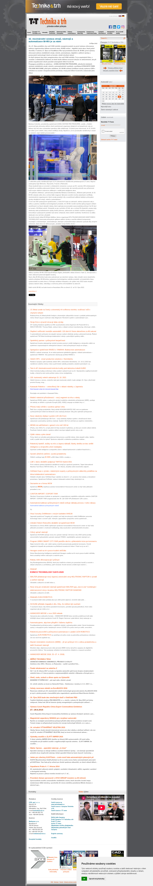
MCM (40, 487)
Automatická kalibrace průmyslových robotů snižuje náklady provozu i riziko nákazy (63, 503)
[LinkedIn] (114, 26)
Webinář (33, 569)
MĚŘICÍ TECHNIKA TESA (40, 659)
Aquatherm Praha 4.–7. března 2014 (44, 766)
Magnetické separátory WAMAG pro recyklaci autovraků (53, 718)
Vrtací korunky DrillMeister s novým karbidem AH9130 (51, 514)
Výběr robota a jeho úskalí (40, 434)
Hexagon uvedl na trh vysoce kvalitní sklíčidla (48, 550)
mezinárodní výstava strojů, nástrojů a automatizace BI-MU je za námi (51, 40)
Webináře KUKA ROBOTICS (41, 597)
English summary (57, 833)
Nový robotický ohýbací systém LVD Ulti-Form (48, 416)
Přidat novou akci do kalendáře (113, 104)
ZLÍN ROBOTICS (44, 635)
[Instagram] (122, 26)
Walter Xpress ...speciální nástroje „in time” (48, 748)
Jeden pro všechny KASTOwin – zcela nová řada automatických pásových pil (62, 757)
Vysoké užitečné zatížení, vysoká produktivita (48, 454)
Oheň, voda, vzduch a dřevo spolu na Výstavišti (49, 677)
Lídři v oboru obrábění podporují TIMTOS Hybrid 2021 (51, 462)
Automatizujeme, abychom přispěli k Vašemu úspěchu (51, 622)
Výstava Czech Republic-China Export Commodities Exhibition (56, 707)
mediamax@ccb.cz (39, 833)
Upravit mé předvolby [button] (96, 879)
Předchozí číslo (119, 64)
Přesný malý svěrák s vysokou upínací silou (47, 407)
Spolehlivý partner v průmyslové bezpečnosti (47, 340)
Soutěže (53, 837)
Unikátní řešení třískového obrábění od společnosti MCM (52, 523)
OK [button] (84, 879)
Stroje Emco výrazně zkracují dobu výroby (46, 322)
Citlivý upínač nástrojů (39, 532)
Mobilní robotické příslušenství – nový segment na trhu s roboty (55, 397)
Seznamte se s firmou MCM (41, 483)
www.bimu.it (32, 291)
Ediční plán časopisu (58, 817)
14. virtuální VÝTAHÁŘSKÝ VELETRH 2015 (47, 727)
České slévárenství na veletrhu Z (43, 668)
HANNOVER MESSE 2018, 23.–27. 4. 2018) (47, 654)
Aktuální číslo (106, 64)
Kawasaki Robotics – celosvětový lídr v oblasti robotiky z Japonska (56, 387)
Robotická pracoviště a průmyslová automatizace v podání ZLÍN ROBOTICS (60, 632)
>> (117, 86)
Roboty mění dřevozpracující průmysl (44, 560)
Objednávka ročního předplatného (62, 825)
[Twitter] (118, 26)
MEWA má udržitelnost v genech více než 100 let (49, 425)
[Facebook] (110, 26)
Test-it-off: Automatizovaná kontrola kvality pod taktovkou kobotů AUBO (58, 368)
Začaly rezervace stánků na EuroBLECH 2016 (48, 688)
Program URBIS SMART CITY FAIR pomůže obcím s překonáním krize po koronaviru (63, 541)
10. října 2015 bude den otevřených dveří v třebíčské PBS (53, 697)
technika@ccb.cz (38, 810)
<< (108, 86)
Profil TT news (56, 821)
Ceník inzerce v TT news (59, 810)
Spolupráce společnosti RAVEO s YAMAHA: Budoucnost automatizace (57, 350)
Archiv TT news (56, 823)
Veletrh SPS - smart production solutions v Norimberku (51, 359)
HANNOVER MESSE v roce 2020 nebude (46, 613)
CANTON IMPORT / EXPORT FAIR (44, 494)
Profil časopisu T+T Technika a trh (62, 819)
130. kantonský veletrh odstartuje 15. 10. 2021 (48, 377)
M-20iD (47, 457)
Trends (61, 882)
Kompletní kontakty (35, 839)
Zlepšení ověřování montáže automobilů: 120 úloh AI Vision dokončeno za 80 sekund (63, 331)
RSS (52, 882)
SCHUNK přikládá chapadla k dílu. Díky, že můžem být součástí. (55, 604)
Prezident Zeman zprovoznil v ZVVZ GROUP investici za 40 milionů (58, 778)
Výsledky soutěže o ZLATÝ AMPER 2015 (46, 737)
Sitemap (56, 882)
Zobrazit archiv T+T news (109, 139)
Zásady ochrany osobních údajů (73, 882)
